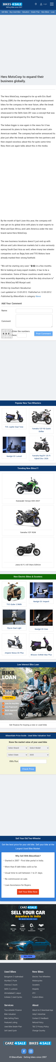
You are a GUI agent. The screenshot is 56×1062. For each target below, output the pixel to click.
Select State (36, 4)
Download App (47, 1010)
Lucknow (14, 989)
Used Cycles (17, 997)
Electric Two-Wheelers (41, 976)
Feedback (44, 1018)
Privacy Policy (43, 1026)
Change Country (38, 1030)
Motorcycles (37, 980)
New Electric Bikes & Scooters (28, 576)
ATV (33, 993)
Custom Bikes (37, 997)
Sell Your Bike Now (28, 891)
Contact (35, 1018)
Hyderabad (18, 976)
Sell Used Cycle (10, 1030)
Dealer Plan (35, 12)
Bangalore (8, 976)
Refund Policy (37, 1022)
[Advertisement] (28, 44)
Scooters (35, 985)
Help (34, 1014)
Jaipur (18, 993)
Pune (15, 980)
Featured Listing (10, 1022)
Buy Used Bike (15, 12)
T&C (34, 1026)
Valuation (25, 12)
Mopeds (35, 989)
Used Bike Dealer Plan (13, 1026)
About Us (35, 1010)
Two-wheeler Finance (13, 1010)
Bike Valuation (10, 1014)
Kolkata (7, 997)
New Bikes (45, 12)
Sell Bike (5, 12)
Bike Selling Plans (11, 1018)
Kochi (15, 985)
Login (45, 4)
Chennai (7, 985)
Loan (53, 12)
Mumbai (7, 980)
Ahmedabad (9, 993)
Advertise (41, 1014)
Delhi (6, 989)
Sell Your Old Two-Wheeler (28, 838)
